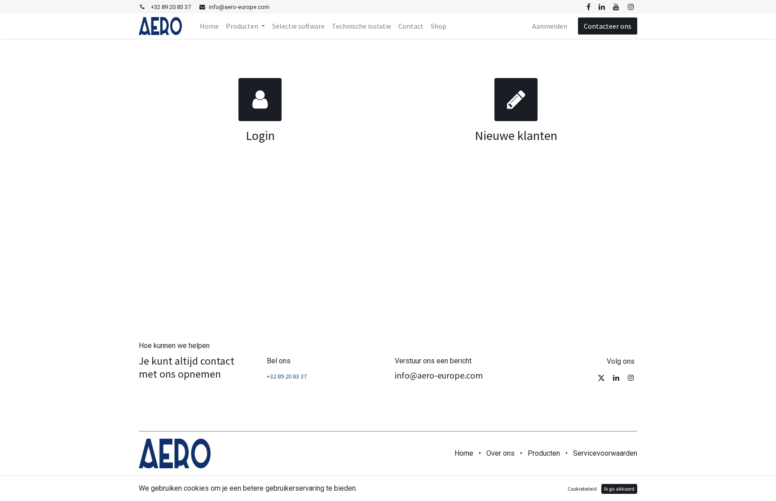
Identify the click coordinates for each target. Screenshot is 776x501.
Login (260, 135)
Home (463, 453)
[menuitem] (209, 26)
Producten (544, 453)
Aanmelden (549, 26)
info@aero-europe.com (439, 375)
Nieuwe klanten (516, 135)
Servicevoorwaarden (605, 453)
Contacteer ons (607, 26)
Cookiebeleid (582, 488)
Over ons (500, 453)
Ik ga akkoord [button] (619, 488)
